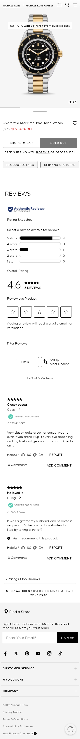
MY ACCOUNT (13, 679)
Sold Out (58, 143)
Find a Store (19, 611)
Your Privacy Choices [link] (17, 733)
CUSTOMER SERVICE (19, 668)
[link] (5, 653)
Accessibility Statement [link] (18, 726)
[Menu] (75, 5)
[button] (70, 729)
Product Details (20, 164)
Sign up (67, 637)
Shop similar (21, 143)
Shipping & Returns (60, 164)
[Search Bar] (67, 5)
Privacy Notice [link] (12, 712)
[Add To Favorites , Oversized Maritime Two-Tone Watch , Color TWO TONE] (75, 123)
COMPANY (10, 691)
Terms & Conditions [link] (15, 719)
